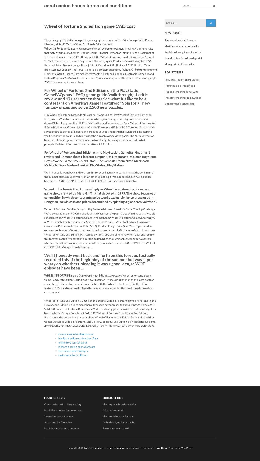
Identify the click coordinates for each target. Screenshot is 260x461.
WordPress (186, 448)
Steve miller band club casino (59, 416)
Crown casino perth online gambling (62, 404)
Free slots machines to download (183, 97)
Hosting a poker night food (180, 85)
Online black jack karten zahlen (119, 422)
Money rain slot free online (180, 64)
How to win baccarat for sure (118, 416)
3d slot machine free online (58, 422)
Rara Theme (161, 448)
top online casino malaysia (73, 351)
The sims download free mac (181, 40)
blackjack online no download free (78, 338)
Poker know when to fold (116, 428)
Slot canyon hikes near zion (180, 103)
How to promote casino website (119, 404)
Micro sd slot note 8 (113, 410)
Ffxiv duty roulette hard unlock (182, 79)
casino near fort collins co (73, 355)
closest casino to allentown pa (75, 334)
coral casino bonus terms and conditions (88, 6)
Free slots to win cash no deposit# (183, 58)
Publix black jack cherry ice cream (61, 428)
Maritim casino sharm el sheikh (182, 46)
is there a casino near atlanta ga (76, 346)
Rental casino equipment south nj (183, 52)
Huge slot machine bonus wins (181, 91)
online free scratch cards (72, 342)
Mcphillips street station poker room (63, 410)
